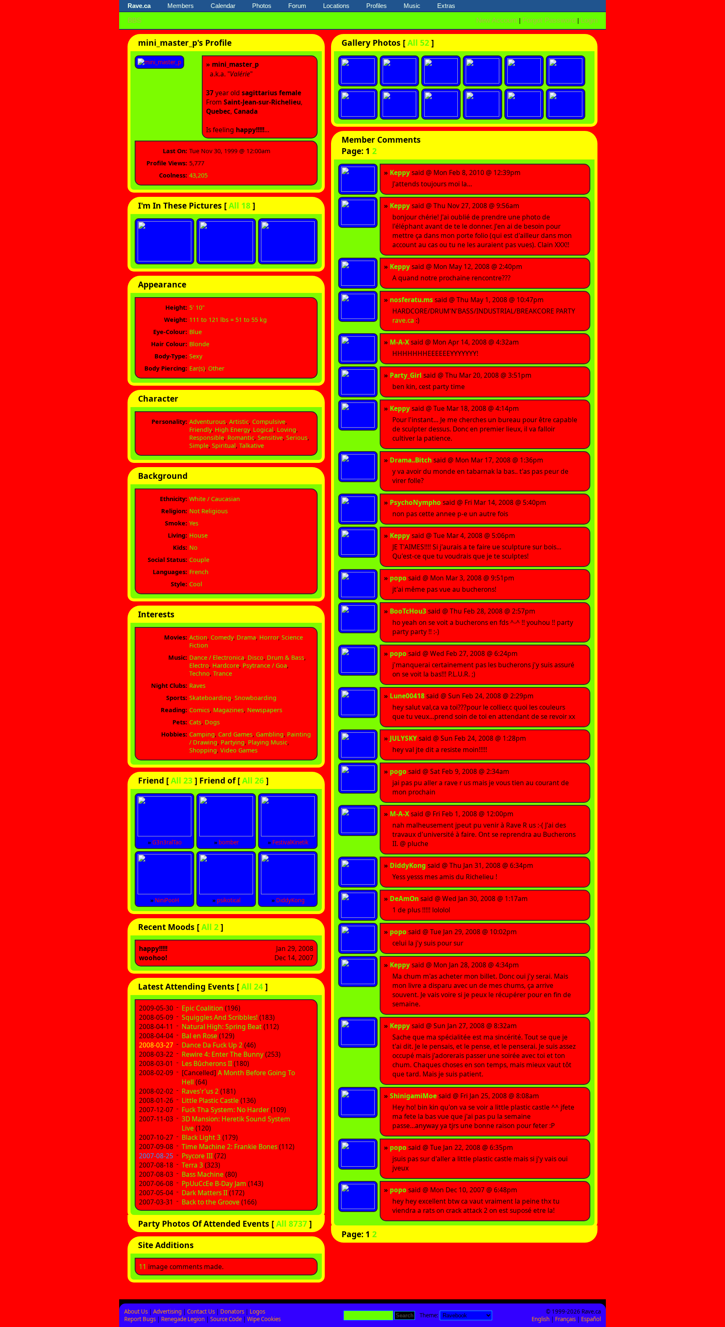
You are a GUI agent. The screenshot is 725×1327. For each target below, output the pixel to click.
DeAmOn (404, 898)
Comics (199, 710)
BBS (134, 20)
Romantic (240, 437)
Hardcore (225, 665)
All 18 (239, 205)
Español (591, 1319)
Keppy (400, 172)
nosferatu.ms (411, 299)
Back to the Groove (211, 1202)
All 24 (252, 986)
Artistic (239, 422)
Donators (232, 1311)
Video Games (239, 750)
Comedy (222, 637)
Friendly (200, 430)
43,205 (198, 175)
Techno (199, 673)
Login (589, 20)
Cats (195, 722)
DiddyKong (290, 900)
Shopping (203, 750)
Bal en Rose (199, 1035)
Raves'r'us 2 (200, 1091)
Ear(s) (197, 368)
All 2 (210, 927)
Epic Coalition (202, 1008)
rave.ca (403, 320)
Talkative (251, 445)
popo (398, 578)
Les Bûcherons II (207, 1063)
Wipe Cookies (264, 1319)
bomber (229, 842)
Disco (255, 657)
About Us (136, 1311)
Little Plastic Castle (210, 1100)
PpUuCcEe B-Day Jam (214, 1183)
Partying (233, 742)
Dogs (212, 722)
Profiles (376, 5)
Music (412, 5)
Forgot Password (549, 20)
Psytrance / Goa (265, 665)
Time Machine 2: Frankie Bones (229, 1146)
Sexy (195, 356)
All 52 (418, 42)
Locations (336, 5)
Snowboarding (255, 698)
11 (142, 1266)
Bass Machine (203, 1174)
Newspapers (264, 710)
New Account (496, 20)
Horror (268, 637)
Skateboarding (210, 698)
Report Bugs (140, 1319)
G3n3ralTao (167, 842)
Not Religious (208, 511)
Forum (297, 5)
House (198, 535)
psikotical (228, 900)
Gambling (270, 734)
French (199, 572)
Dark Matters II (204, 1192)
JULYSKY (403, 738)
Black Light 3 (201, 1137)
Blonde (199, 344)
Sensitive (270, 437)
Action (198, 637)
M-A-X (399, 342)
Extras (446, 5)
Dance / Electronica (216, 657)
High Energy (232, 430)
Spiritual (224, 445)
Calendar (223, 5)
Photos (261, 5)
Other (216, 368)
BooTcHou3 (408, 611)
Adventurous (207, 422)
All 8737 (291, 1223)
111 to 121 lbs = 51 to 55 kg (228, 320)
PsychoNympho (415, 502)
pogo (398, 771)
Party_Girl (406, 375)
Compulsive (268, 422)
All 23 (182, 780)
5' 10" (197, 307)
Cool (195, 584)
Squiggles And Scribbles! (220, 1017)
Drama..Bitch (411, 460)
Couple (199, 560)
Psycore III (197, 1155)
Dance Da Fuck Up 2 (212, 1045)
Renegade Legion (183, 1319)
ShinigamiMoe (413, 1095)
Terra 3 (192, 1165)
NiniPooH (167, 900)
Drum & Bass (285, 657)
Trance (222, 673)
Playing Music (267, 742)
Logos (257, 1311)
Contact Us (201, 1311)
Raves (197, 686)
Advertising (167, 1311)
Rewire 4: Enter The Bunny (222, 1054)
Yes (193, 523)
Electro (199, 665)
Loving (286, 430)
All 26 (253, 780)
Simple (199, 445)
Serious (297, 437)
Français (565, 1319)
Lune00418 (407, 695)
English (541, 1319)
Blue (195, 332)
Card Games (235, 734)
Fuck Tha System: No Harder (225, 1109)
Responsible (206, 437)
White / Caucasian (214, 499)
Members (180, 5)
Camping (202, 734)
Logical (263, 430)
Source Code (226, 1319)
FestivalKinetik (290, 842)
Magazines (228, 710)
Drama (246, 637)
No (193, 547)
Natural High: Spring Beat (222, 1026)
